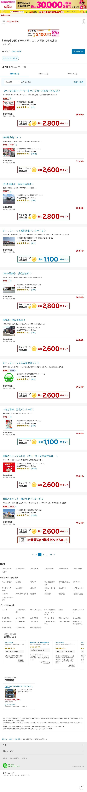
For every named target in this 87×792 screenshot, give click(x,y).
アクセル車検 (6, 627)
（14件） (33, 426)
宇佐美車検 (6, 618)
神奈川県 (17, 739)
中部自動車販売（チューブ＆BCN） (50, 612)
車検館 (61, 610)
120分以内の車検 (22, 594)
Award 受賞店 (7, 582)
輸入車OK (62, 588)
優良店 (18, 582)
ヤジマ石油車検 (64, 621)
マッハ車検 (34, 621)
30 (51, 554)
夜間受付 (47, 594)
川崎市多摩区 (63, 568)
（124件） (34, 515)
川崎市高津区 (49, 568)
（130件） (34, 154)
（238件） (34, 468)
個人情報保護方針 (14, 758)
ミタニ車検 (77, 618)
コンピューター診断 (9, 58)
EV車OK (5, 594)
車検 (10, 739)
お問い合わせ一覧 (14, 775)
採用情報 (24, 758)
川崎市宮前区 (77, 568)
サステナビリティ (25, 775)
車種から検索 (78, 82)
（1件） (33, 107)
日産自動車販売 (35, 627)
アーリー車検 (49, 618)
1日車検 (33, 594)
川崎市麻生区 (6, 568)
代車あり (33, 588)
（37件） (33, 379)
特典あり (33, 582)
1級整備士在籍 (78, 594)
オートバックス (35, 610)
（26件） (33, 200)
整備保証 (62, 594)
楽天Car (4, 739)
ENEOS (4, 610)
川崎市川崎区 (20, 568)
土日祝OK (19, 588)
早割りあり (77, 582)
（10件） (33, 290)
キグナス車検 (6, 621)
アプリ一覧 (5, 775)
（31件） (33, 243)
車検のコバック (64, 618)
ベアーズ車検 (20, 627)
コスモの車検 (20, 618)
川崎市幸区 (34, 568)
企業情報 (5, 758)
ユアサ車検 (34, 618)
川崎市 (4, 572)
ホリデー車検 (20, 621)
